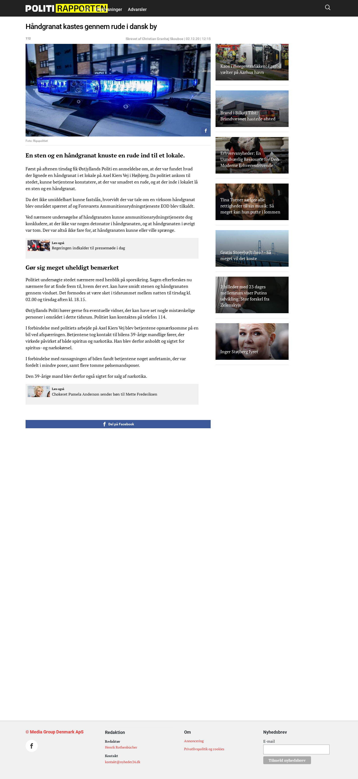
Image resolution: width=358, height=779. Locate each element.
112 (85, 9)
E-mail (269, 741)
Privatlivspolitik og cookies (204, 749)
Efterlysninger (108, 9)
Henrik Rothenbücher (121, 747)
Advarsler (137, 9)
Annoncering (194, 741)
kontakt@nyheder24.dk (122, 762)
